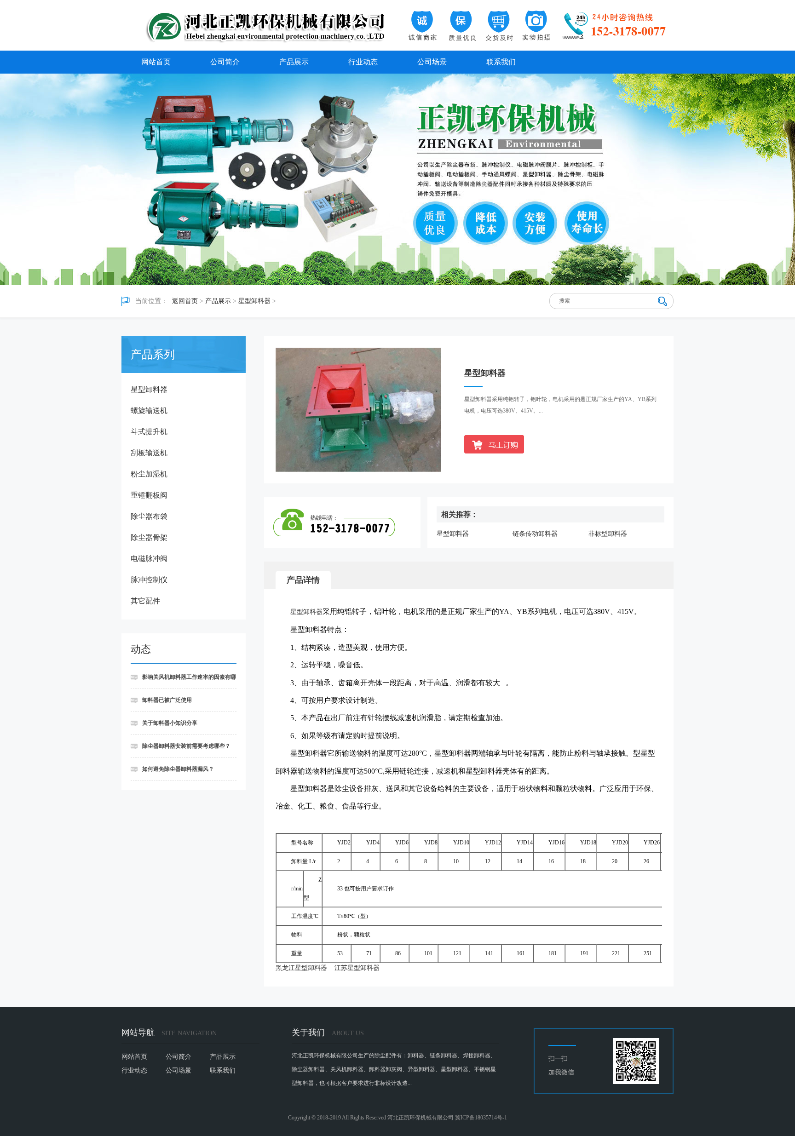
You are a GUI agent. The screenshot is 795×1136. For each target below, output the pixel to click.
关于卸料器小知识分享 (169, 723)
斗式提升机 (149, 432)
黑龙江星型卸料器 (301, 967)
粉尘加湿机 (149, 474)
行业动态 (363, 62)
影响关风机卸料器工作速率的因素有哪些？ (183, 681)
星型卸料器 (254, 301)
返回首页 (185, 301)
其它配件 (145, 601)
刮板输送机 (149, 453)
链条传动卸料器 (535, 533)
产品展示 (294, 62)
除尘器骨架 (149, 537)
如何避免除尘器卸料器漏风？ (178, 769)
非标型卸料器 (607, 533)
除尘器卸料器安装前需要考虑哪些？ (186, 746)
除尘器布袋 (149, 516)
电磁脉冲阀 (149, 558)
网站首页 (156, 62)
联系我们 (501, 62)
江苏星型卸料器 (357, 967)
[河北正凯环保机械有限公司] (397, 25)
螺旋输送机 (149, 410)
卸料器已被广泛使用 (167, 700)
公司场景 (432, 62)
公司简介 (225, 62)
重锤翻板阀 (149, 495)
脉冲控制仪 (149, 580)
